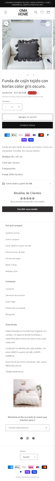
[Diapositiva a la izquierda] (21, 75)
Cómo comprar (12, 239)
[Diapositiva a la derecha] (34, 75)
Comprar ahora (27, 125)
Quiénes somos (13, 233)
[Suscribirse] (46, 427)
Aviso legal (11, 301)
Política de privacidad (15, 308)
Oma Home (25, 477)
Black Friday (11, 264)
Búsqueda (10, 314)
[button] (6, 12)
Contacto (10, 289)
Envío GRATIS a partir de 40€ (18, 245)
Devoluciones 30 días (15, 252)
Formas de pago (13, 258)
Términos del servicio (15, 295)
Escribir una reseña (27, 209)
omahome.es (34, 477)
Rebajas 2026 (11, 271)
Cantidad (5, 101)
